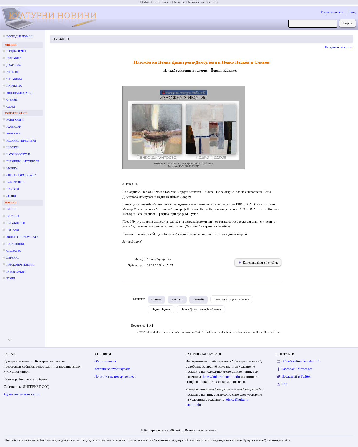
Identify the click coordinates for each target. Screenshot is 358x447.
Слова (10, 106)
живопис (177, 299)
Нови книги (15, 119)
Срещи (11, 196)
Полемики (13, 58)
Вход (352, 12)
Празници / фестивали (22, 161)
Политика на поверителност (115, 376)
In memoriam (16, 271)
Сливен (156, 299)
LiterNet (144, 1)
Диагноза (13, 65)
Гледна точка (16, 51)
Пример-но (14, 85)
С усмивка (14, 78)
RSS (285, 384)
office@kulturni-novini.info (301, 361)
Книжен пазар (196, 1)
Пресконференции (20, 264)
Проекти (12, 189)
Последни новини (19, 36)
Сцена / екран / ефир (21, 175)
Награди (12, 229)
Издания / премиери (21, 140)
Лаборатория (15, 182)
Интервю (12, 71)
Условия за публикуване (112, 369)
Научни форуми (18, 154)
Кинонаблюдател (19, 92)
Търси (347, 23)
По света (12, 216)
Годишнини (15, 243)
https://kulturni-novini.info (222, 377)
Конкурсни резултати (22, 236)
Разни (10, 278)
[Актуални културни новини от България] (51, 18)
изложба (198, 299)
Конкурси (13, 133)
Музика (12, 168)
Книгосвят (179, 1)
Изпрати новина (332, 12)
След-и (11, 209)
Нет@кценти (15, 222)
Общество (13, 250)
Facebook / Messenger (297, 369)
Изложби (12, 147)
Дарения (12, 257)
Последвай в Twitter (296, 376)
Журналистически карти (21, 394)
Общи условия (105, 361)
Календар (13, 126)
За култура (212, 1)
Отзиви (11, 99)
